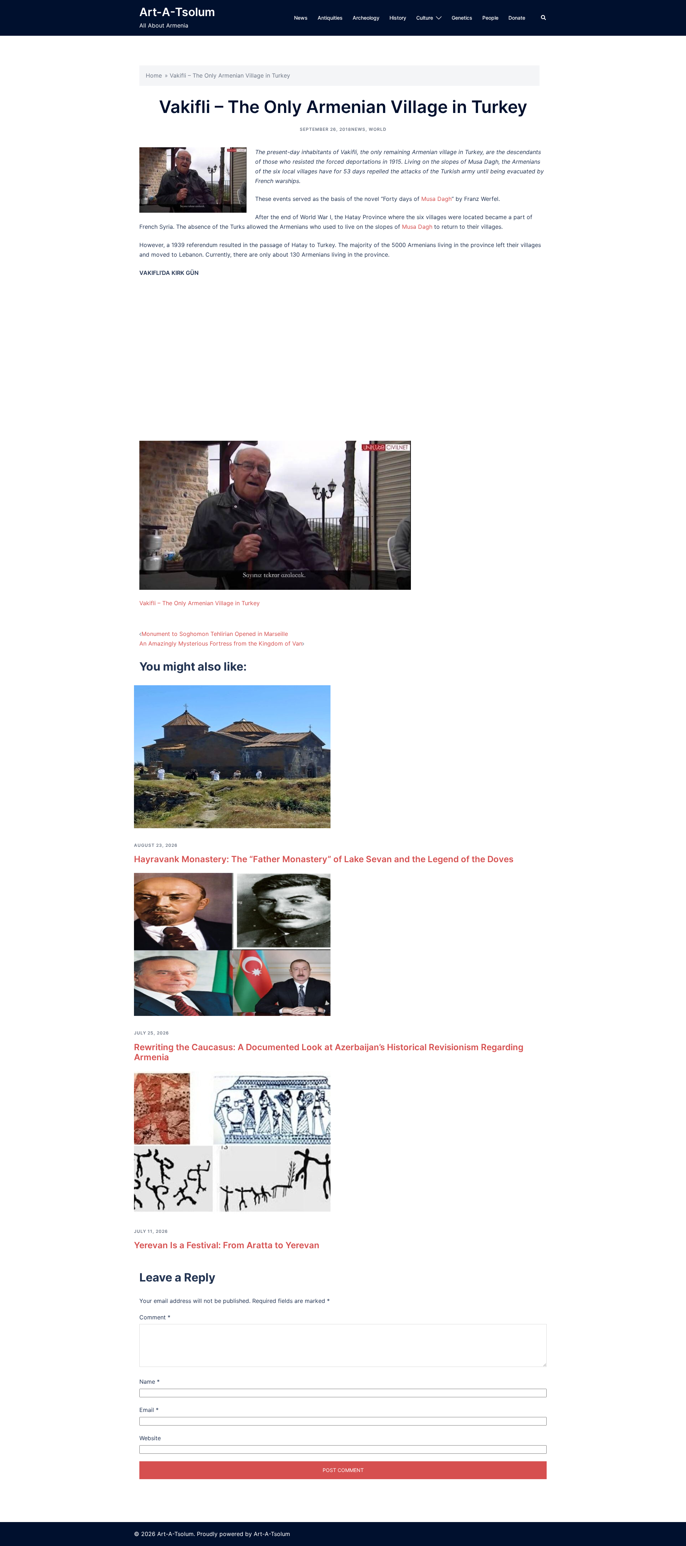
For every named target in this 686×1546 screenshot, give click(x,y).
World (378, 129)
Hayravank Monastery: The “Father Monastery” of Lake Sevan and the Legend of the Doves (323, 859)
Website (150, 1438)
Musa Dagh (436, 198)
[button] (544, 18)
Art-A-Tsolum (177, 12)
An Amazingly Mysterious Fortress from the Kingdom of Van (220, 643)
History (397, 18)
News (301, 18)
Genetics (462, 18)
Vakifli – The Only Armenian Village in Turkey (199, 603)
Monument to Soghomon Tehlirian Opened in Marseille (214, 633)
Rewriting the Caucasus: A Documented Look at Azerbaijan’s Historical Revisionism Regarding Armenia (328, 1052)
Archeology (366, 18)
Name (149, 1381)
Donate (516, 18)
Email (149, 1409)
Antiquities (330, 18)
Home (154, 75)
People (490, 18)
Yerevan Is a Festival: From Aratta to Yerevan (226, 1245)
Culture (424, 18)
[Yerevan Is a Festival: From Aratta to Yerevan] (232, 1142)
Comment (154, 1317)
